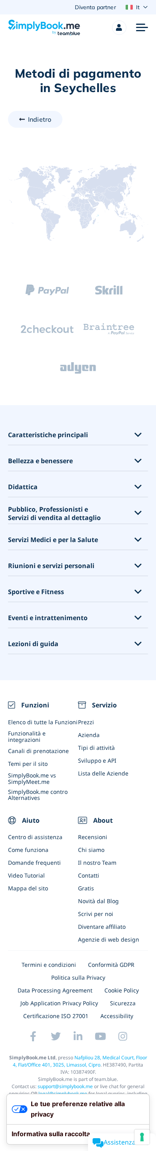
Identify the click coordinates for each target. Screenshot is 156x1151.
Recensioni (92, 837)
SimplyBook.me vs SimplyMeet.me (32, 778)
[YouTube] (100, 1036)
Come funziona (28, 850)
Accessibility (116, 1016)
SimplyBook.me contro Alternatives (38, 794)
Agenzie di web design (108, 939)
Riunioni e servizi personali (51, 566)
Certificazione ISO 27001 (55, 1016)
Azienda (89, 735)
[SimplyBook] (44, 27)
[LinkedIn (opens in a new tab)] (78, 1036)
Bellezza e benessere (40, 461)
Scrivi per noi (95, 914)
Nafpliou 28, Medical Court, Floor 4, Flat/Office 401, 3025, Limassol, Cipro (80, 1061)
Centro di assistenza (35, 837)
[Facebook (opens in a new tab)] (33, 1036)
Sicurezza (123, 1003)
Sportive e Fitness (36, 592)
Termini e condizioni (49, 964)
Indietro (39, 119)
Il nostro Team (97, 862)
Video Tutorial (26, 875)
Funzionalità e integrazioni (27, 736)
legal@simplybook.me (62, 1093)
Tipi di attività (96, 747)
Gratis (86, 888)
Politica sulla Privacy (78, 977)
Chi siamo (91, 850)
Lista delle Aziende (103, 773)
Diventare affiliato (102, 926)
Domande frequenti (34, 862)
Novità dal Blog (98, 901)
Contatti (88, 875)
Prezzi (86, 722)
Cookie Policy (121, 990)
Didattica (23, 487)
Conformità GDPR (111, 964)
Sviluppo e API (97, 760)
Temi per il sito (28, 763)
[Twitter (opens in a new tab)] (55, 1036)
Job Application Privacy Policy (59, 1003)
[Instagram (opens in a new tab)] (122, 1036)
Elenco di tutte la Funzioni (43, 722)
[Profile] (119, 27)
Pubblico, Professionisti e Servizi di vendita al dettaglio (54, 513)
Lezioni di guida (33, 644)
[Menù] (142, 27)
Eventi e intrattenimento (48, 618)
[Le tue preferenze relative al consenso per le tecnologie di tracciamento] (142, 1137)
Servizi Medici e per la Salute (53, 540)
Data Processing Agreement (55, 990)
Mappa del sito (28, 888)
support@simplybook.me (65, 1086)
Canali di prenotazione (38, 751)
